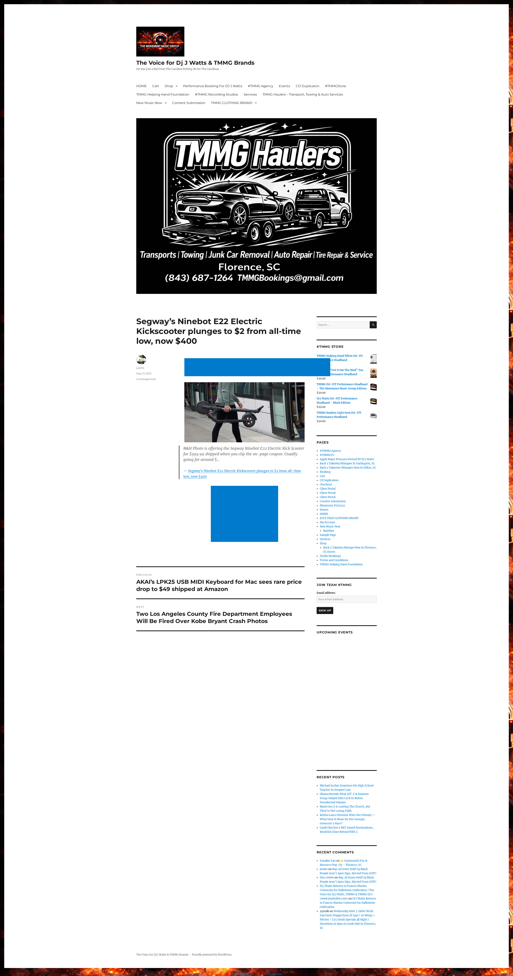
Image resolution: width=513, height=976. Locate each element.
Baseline (328, 530)
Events (284, 86)
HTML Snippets (240, 974)
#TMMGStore (335, 86)
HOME (141, 86)
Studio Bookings (330, 556)
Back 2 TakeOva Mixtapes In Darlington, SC (347, 463)
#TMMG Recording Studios (216, 94)
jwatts (140, 367)
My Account (327, 522)
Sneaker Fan (328, 860)
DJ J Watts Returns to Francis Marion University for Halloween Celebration (348, 903)
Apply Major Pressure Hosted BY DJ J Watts (347, 459)
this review (327, 877)
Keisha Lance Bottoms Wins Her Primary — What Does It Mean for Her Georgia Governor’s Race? (347, 819)
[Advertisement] (258, 368)
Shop (169, 86)
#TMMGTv (327, 455)
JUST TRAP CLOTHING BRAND (339, 518)
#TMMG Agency (260, 86)
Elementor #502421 (332, 505)
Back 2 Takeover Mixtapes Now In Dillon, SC (348, 467)
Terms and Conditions (334, 560)
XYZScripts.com (273, 974)
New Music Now (149, 103)
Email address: (326, 593)
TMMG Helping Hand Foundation (162, 94)
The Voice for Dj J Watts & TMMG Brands (195, 62)
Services (250, 94)
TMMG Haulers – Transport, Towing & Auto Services (303, 94)
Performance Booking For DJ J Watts (212, 86)
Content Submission (188, 103)
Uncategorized (146, 379)
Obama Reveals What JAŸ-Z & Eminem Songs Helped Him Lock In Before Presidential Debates (344, 798)
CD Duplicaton (307, 86)
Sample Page (328, 535)
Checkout (326, 484)
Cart (155, 86)
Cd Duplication (329, 480)
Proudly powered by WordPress (212, 954)
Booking (325, 472)
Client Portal (327, 488)
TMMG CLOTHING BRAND (231, 103)
